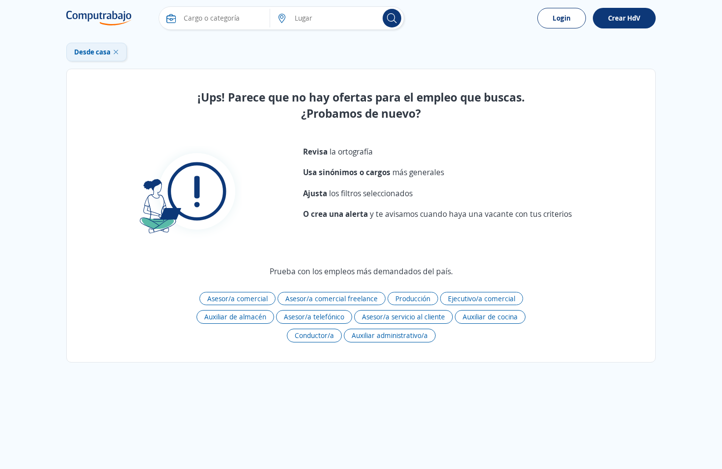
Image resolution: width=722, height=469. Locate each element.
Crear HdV (624, 18)
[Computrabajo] (99, 18)
